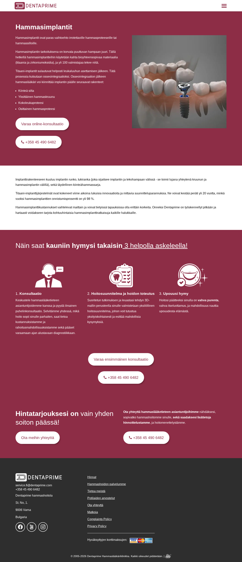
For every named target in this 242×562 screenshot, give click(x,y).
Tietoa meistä (96, 491)
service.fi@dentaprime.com (34, 485)
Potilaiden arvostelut (101, 498)
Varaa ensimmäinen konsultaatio (121, 359)
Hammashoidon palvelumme (106, 484)
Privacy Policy (96, 526)
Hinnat (91, 477)
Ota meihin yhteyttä (37, 438)
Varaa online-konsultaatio (42, 124)
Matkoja (92, 512)
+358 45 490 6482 (40, 142)
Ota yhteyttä (95, 505)
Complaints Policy (99, 519)
